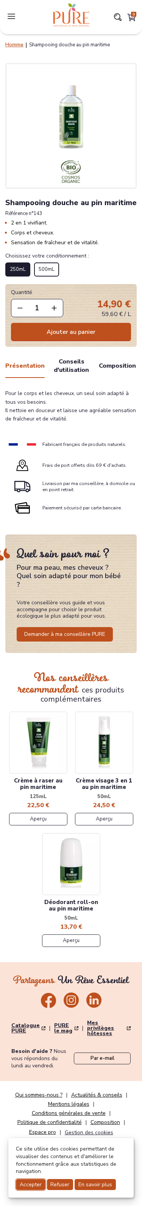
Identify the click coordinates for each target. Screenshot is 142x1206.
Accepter (31, 1184)
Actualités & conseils (96, 1095)
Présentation (25, 366)
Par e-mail (102, 1058)
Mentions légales (68, 1104)
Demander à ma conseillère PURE (64, 634)
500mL (47, 269)
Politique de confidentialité (49, 1122)
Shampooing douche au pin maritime (69, 45)
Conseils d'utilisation (71, 365)
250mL (18, 269)
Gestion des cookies (89, 1132)
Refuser (59, 1184)
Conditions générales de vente (69, 1113)
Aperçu (38, 819)
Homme (14, 45)
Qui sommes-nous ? (38, 1095)
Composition (117, 366)
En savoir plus (95, 1184)
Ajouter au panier (71, 332)
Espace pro (42, 1132)
